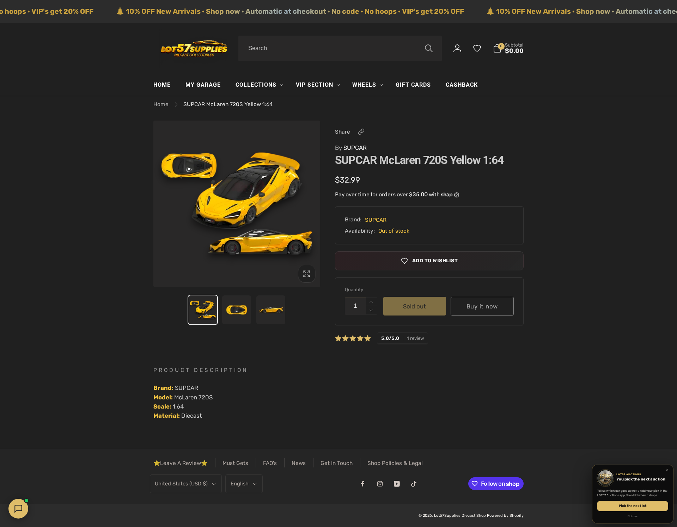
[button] (508, 48)
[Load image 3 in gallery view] (270, 309)
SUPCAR (351, 147)
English (240, 483)
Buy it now (482, 306)
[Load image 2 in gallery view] (236, 309)
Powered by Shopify (505, 515)
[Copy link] (361, 131)
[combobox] (340, 49)
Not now (633, 516)
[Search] (428, 48)
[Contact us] (18, 509)
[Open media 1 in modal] (236, 204)
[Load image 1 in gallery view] (202, 309)
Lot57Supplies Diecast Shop (460, 515)
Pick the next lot (632, 506)
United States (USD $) (181, 483)
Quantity (354, 289)
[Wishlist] (477, 48)
